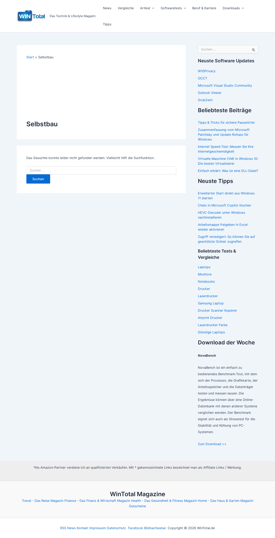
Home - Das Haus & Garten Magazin (225, 501)
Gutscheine (137, 506)
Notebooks (206, 281)
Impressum (97, 528)
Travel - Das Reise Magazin (42, 501)
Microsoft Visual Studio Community (225, 85)
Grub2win (205, 100)
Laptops (204, 267)
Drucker (204, 289)
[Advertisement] (101, 89)
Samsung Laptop (211, 303)
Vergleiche (126, 8)
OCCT (202, 78)
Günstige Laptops (211, 332)
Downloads (231, 8)
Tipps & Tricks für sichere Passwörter (226, 122)
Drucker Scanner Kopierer (217, 310)
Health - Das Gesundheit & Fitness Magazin (164, 501)
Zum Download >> (212, 444)
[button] (152, 8)
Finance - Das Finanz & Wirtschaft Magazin (97, 501)
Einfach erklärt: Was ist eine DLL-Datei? (228, 171)
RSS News (68, 528)
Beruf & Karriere (204, 8)
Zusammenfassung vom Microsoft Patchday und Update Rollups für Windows (224, 134)
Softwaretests (171, 8)
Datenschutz (116, 528)
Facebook (135, 528)
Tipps (107, 24)
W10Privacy (207, 71)
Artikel (145, 8)
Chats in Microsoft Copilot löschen (224, 205)
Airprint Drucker (210, 318)
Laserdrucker (208, 296)
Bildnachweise (155, 528)
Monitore (205, 274)
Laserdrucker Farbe (212, 325)
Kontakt (82, 528)
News (107, 8)
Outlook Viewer (209, 93)
